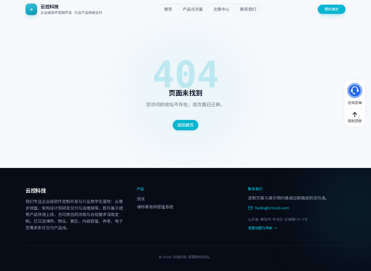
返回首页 (185, 125)
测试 (141, 199)
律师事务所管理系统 (155, 207)
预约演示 (332, 9)
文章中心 (221, 9)
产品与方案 (193, 9)
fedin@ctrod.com (272, 207)
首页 (168, 9)
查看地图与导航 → (262, 228)
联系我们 (248, 9)
